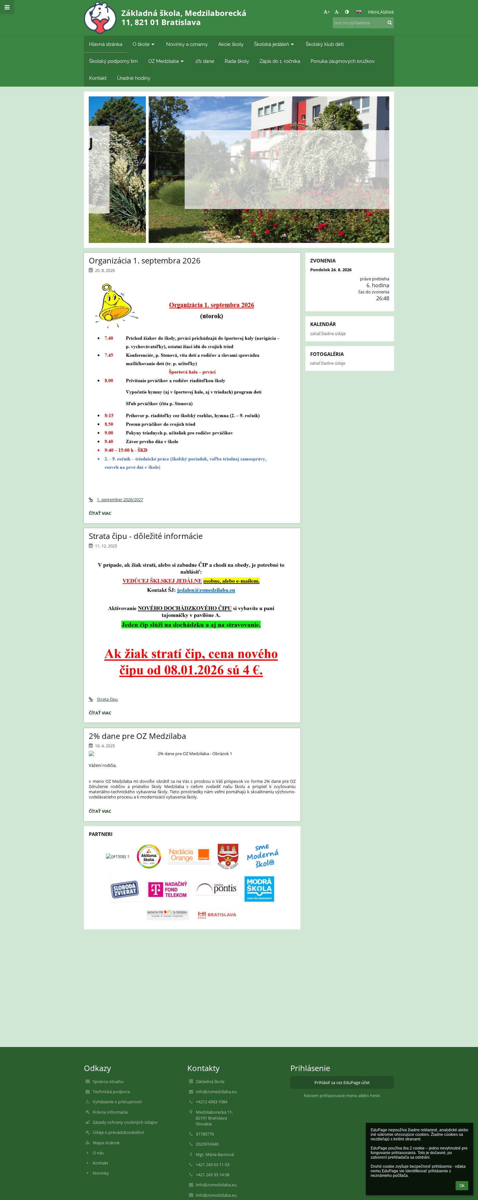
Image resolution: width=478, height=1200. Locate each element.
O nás (98, 1153)
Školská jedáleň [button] (271, 44)
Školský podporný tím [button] (113, 61)
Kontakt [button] (98, 78)
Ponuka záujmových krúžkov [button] (343, 61)
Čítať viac (239, 188)
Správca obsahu (108, 1081)
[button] (347, 11)
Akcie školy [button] (231, 44)
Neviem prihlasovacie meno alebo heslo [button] (342, 1095)
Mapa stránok (106, 1143)
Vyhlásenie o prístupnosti (117, 1102)
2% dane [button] (204, 61)
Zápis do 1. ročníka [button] (279, 61)
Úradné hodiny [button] (133, 78)
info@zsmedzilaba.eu (216, 1091)
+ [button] (328, 12)
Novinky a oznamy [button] (187, 44)
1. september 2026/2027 (120, 499)
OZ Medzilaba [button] (163, 61)
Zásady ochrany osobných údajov (125, 1122)
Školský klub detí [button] (325, 44)
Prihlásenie (381, 12)
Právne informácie (110, 1112)
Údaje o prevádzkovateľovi (118, 1132)
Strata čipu (107, 699)
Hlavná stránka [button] (105, 44)
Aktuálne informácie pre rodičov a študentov (239, 155)
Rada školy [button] (237, 61)
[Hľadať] (389, 22)
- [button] (339, 12)
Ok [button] (461, 1185)
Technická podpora (111, 1091)
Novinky (101, 1173)
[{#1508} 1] (117, 856)
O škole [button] (141, 44)
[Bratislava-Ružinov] (228, 856)
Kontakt (100, 1163)
